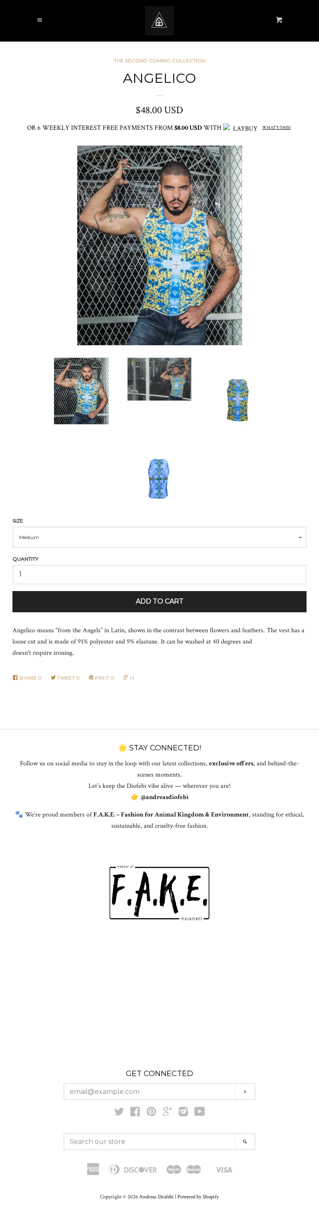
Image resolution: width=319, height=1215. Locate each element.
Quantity (25, 559)
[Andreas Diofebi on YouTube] (199, 1113)
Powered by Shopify (198, 1196)
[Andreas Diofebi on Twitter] (119, 1113)
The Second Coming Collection (160, 60)
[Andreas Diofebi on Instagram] (183, 1113)
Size (17, 520)
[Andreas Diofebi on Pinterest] (151, 1113)
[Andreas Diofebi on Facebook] (135, 1113)
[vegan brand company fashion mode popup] (159, 893)
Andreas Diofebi (156, 1196)
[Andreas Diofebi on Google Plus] (167, 1113)
